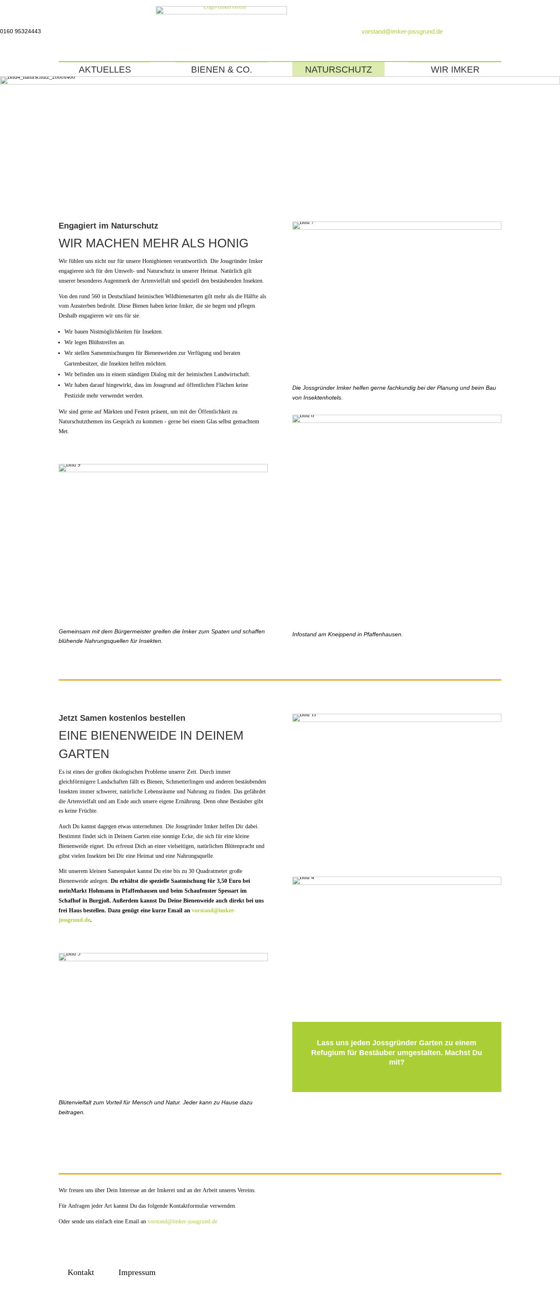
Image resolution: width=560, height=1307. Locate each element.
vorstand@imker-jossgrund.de (402, 31)
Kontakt (81, 1272)
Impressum (137, 1272)
